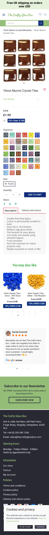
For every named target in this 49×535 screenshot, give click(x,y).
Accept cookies (25, 527)
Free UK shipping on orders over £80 (24, 4)
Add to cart (35, 194)
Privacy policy (10, 494)
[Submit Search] (40, 23)
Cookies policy (10, 490)
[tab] (6, 311)
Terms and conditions (14, 485)
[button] (4, 15)
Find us (7, 470)
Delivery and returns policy (16, 499)
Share (6, 199)
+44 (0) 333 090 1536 (18, 432)
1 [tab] (24, 84)
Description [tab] (11, 210)
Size (5, 179)
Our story (8, 465)
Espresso (8, 129)
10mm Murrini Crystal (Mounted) (17, 30)
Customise (40, 527)
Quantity (7, 190)
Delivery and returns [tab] (31, 210)
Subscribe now (24, 400)
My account (9, 474)
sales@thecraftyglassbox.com (25, 437)
